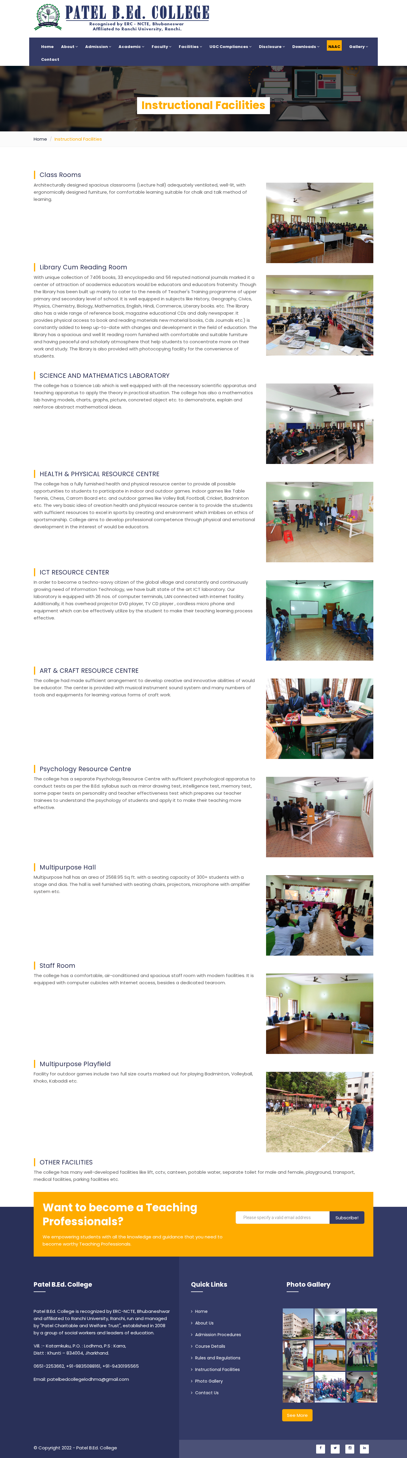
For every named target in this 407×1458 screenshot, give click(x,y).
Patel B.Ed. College (63, 1284)
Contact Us (206, 1393)
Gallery (357, 46)
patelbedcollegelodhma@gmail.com (88, 1379)
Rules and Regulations (217, 1358)
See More (297, 1415)
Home (47, 46)
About (68, 46)
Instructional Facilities (217, 1369)
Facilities (189, 46)
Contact (50, 59)
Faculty (160, 46)
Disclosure (270, 46)
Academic (130, 46)
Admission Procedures (217, 1335)
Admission (97, 46)
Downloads (304, 46)
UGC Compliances (229, 46)
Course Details (209, 1346)
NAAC (334, 46)
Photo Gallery (208, 1381)
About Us (204, 1323)
